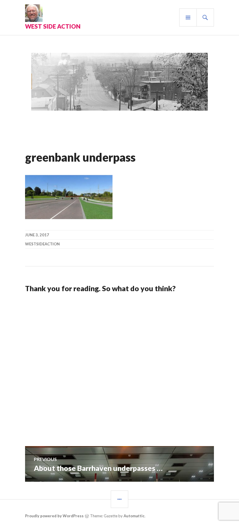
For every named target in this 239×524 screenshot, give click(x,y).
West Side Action (52, 26)
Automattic (134, 515)
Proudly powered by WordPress (54, 515)
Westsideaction (42, 244)
